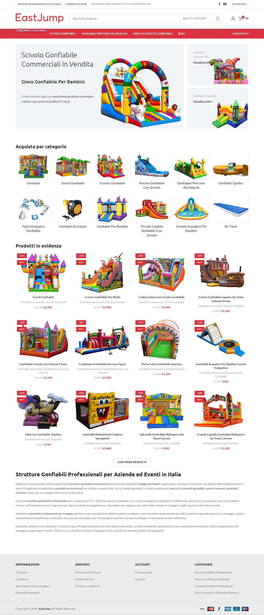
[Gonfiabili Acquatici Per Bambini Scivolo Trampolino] (221, 339)
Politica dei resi (84, 579)
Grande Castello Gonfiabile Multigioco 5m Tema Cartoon (221, 436)
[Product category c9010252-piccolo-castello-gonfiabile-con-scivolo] (152, 218)
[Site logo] (40, 18)
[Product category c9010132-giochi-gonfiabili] (73, 170)
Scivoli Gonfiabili (43, 297)
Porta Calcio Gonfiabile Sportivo (161, 364)
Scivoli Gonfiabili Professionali (213, 572)
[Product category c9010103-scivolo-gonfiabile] (112, 170)
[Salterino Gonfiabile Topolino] (43, 410)
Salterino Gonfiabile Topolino (43, 434)
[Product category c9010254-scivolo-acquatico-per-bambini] (191, 215)
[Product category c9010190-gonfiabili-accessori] (73, 213)
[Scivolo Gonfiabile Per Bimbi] (102, 272)
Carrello (140, 579)
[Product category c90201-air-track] (231, 213)
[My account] (233, 18)
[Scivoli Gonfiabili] (43, 272)
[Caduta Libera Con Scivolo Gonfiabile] (161, 272)
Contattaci (22, 579)
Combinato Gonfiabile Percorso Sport (102, 364)
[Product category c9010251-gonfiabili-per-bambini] (112, 213)
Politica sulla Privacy (88, 572)
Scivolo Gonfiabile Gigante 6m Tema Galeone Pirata (220, 299)
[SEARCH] (217, 18)
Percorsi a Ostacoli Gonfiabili (212, 579)
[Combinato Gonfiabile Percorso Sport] (102, 339)
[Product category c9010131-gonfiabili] (33, 170)
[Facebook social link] (219, 4)
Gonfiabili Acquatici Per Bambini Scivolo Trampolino (221, 366)
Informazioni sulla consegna (32, 585)
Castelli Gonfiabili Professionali (214, 585)
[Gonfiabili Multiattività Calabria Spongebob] (102, 410)
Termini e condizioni (87, 585)
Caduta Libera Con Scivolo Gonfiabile (162, 297)
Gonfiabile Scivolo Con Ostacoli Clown (43, 364)
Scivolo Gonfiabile (56, 302)
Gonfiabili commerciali (33, 302)
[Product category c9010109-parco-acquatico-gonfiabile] (33, 215)
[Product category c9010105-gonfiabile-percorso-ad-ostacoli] (191, 172)
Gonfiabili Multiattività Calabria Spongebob (102, 436)
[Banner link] (100, 86)
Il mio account (143, 572)
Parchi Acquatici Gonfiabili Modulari (217, 592)
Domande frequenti (27, 592)
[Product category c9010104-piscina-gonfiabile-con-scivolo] (152, 172)
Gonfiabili (56, 439)
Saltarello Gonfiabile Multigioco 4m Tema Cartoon (162, 436)
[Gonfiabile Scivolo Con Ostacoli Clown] (43, 339)
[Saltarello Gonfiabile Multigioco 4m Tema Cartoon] (161, 410)
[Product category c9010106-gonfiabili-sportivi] (231, 170)
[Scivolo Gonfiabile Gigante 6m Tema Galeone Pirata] (221, 272)
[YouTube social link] (225, 4)
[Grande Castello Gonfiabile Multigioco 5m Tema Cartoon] (221, 410)
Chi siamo (22, 572)
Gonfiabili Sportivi (174, 369)
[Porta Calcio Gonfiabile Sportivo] (161, 339)
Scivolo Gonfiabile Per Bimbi (102, 297)
